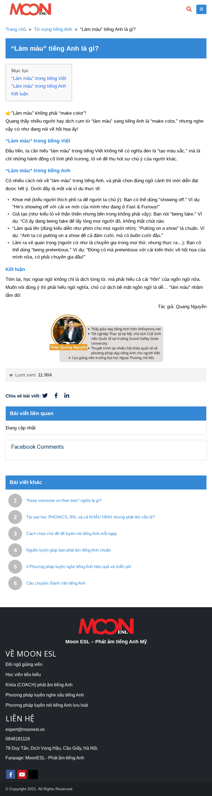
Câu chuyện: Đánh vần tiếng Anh (55, 583)
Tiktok (33, 774)
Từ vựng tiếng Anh (53, 29)
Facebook (10, 774)
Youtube (21, 774)
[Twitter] (48, 396)
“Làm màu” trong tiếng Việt (38, 78)
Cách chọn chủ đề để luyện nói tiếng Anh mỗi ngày (71, 533)
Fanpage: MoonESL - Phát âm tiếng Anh (45, 757)
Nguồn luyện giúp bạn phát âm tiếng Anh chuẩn (68, 550)
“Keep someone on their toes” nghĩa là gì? (63, 500)
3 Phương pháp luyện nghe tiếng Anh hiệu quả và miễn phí (78, 566)
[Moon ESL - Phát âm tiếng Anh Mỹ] (30, 9)
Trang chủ (16, 29)
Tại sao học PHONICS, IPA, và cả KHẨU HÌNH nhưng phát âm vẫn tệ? (90, 517)
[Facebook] (59, 396)
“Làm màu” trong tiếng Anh (38, 86)
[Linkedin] (69, 396)
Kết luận (19, 93)
